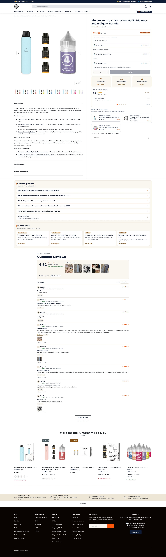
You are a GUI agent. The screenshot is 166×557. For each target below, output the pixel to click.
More (86, 12)
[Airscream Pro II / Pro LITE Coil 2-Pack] (83, 452)
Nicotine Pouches (54, 12)
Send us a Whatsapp (132, 498)
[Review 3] (121, 105)
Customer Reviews (78, 521)
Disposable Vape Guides (59, 535)
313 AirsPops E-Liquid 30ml (26, 132)
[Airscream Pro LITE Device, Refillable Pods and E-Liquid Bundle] (55, 452)
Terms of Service (77, 538)
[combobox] (81, 6)
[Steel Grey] (18, 476)
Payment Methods (78, 528)
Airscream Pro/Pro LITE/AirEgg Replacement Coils (33, 152)
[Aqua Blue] (15, 476)
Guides (77, 12)
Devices (30, 12)
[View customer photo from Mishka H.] (69, 268)
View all (83, 435)
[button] (151, 6)
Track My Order (57, 524)
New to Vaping (56, 541)
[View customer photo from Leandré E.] (96, 268)
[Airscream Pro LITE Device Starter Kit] (27, 452)
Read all (147, 93)
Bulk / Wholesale (77, 524)
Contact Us (55, 517)
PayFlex (114, 37)
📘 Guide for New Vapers (145, 1)
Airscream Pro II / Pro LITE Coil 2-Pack (82, 467)
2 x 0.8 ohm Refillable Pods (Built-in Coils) (30, 124)
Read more (40, 335)
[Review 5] (126, 105)
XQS (36, 528)
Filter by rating (55, 275)
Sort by (118, 282)
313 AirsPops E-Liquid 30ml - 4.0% (136, 467)
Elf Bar (37, 531)
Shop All (68, 12)
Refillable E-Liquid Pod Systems (26, 16)
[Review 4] (124, 105)
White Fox (38, 524)
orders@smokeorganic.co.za (136, 523)
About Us (75, 517)
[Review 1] (117, 105)
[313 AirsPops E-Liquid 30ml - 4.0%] (139, 452)
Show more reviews (83, 417)
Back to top (83, 503)
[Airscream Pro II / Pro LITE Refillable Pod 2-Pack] (111, 452)
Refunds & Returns (78, 531)
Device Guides (56, 538)
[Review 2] (119, 105)
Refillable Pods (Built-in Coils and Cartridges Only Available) (36, 154)
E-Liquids (40, 12)
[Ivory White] (24, 476)
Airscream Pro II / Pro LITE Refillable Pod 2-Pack (109, 468)
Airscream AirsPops (41, 517)
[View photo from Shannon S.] (39, 359)
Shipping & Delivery (58, 528)
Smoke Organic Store (23, 550)
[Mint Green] (46, 479)
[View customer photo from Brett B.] (87, 268)
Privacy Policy (76, 535)
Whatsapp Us (135, 532)
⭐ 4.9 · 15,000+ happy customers (126, 1)
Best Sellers (17, 521)
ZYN (36, 521)
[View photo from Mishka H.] (39, 339)
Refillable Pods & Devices (21, 531)
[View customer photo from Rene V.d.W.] (105, 268)
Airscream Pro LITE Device (26, 119)
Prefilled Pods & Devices (21, 535)
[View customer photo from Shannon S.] (78, 268)
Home (15, 16)
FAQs (54, 521)
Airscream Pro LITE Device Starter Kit (26, 467)
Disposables (18, 12)
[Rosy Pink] (21, 476)
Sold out (130, 72)
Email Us (145, 498)
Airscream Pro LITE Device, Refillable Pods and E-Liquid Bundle (45, 16)
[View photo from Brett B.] (39, 408)
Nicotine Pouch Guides (59, 531)
